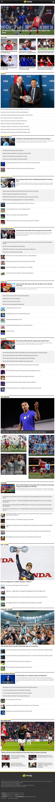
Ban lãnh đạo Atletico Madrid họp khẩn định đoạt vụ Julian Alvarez (17, 115)
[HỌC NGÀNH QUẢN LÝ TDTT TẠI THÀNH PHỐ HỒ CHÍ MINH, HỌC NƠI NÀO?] (3, 604)
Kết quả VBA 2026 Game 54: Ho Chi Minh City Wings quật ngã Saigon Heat (20, 355)
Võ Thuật (4, 483)
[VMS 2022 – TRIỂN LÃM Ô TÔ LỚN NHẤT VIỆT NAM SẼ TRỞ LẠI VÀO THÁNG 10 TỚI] (3, 593)
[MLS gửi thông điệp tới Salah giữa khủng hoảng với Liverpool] (32, 757)
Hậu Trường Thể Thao (8, 673)
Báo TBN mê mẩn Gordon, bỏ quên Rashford (13, 150)
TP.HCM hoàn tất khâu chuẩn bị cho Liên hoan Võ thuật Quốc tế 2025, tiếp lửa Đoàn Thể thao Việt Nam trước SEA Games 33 (29, 514)
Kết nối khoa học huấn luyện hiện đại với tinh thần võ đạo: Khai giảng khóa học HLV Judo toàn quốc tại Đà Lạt (27, 497)
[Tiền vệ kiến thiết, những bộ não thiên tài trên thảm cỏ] (3, 669)
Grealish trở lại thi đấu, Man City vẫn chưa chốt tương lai (33, 138)
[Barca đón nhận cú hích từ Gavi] (3, 701)
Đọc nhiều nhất (6, 720)
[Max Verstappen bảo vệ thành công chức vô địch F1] (27, 563)
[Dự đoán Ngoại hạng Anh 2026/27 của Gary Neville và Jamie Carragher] (3, 164)
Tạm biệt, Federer (10, 331)
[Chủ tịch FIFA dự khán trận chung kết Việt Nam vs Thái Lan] (27, 91)
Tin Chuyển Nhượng (7, 228)
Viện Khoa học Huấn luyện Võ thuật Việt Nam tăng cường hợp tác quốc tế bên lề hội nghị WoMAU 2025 (29, 526)
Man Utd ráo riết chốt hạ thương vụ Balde (12, 252)
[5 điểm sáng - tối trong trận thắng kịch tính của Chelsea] (27, 60)
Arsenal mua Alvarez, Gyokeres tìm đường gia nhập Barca (14, 112)
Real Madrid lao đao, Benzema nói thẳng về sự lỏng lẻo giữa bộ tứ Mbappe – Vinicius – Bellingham (45, 765)
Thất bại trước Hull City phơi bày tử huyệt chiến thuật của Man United (46, 52)
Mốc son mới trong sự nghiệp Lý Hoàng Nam (13, 304)
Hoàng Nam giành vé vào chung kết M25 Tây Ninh (18, 313)
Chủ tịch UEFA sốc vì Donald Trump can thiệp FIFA (31, 675)
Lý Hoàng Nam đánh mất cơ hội (13, 308)
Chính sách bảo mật (14, 798)
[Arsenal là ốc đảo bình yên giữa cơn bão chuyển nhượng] (9, 44)
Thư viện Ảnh (5, 397)
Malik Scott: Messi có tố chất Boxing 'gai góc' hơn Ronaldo (20, 519)
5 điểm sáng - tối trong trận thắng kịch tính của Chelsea (27, 68)
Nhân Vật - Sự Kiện (6, 609)
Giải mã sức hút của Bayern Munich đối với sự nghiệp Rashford (27, 52)
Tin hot (3, 74)
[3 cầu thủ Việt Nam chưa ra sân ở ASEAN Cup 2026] (3, 210)
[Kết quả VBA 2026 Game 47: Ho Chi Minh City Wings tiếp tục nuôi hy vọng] (3, 389)
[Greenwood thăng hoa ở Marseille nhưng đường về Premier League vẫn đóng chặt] (6, 765)
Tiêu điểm (4, 37)
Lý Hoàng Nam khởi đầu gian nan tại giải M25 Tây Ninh (19, 325)
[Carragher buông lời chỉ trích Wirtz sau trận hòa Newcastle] (3, 170)
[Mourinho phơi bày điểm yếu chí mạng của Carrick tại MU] (8, 234)
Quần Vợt (4, 282)
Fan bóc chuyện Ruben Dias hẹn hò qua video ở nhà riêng (16, 690)
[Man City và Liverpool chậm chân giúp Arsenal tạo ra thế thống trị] (46, 60)
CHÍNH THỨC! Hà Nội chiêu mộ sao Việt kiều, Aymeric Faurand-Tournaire (20, 197)
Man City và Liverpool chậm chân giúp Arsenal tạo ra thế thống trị (45, 68)
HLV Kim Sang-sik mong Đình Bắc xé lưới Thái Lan (15, 194)
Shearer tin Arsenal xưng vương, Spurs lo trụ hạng (15, 156)
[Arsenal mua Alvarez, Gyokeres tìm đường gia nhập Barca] (3, 274)
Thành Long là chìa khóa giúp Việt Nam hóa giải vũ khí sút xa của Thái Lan (21, 191)
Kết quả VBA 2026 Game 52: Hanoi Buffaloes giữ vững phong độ (18, 361)
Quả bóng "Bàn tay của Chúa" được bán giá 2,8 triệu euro (16, 696)
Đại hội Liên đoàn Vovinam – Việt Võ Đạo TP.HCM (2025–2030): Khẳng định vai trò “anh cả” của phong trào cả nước (27, 501)
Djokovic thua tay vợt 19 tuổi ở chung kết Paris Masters (16, 295)
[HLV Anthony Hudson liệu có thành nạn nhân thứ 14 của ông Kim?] (8, 183)
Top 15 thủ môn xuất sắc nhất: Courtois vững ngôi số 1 (18, 661)
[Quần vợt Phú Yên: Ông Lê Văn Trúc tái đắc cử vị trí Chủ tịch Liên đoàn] (8, 287)
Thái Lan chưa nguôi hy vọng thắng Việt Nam (17, 215)
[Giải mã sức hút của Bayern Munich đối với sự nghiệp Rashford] (27, 44)
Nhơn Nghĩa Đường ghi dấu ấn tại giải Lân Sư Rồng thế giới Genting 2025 (23, 537)
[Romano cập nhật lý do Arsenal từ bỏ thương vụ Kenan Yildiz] (3, 263)
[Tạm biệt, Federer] (3, 332)
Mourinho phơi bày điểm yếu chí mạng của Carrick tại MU (17, 153)
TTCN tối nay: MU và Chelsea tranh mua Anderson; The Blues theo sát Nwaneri (18, 757)
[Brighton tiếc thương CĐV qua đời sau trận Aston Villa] (3, 712)
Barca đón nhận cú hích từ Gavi (13, 699)
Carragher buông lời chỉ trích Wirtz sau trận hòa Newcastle (15, 126)
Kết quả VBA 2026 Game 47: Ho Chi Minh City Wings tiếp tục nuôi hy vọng (23, 388)
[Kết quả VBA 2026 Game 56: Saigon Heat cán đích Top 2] (8, 344)
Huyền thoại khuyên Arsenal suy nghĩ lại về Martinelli (14, 120)
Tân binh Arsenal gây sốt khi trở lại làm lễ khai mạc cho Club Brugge (22, 705)
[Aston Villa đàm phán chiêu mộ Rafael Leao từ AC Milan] (3, 269)
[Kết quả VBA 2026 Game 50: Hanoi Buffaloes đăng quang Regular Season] (3, 372)
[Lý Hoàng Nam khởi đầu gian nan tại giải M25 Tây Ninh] (3, 327)
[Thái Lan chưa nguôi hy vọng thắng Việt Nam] (3, 216)
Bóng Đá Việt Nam (6, 177)
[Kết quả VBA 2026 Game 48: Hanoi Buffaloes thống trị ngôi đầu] (3, 384)
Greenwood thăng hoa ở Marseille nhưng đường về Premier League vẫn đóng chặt (18, 764)
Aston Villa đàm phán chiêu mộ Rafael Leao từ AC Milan (19, 267)
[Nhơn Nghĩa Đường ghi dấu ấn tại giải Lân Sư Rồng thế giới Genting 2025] (3, 538)
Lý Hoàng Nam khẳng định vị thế (14, 319)
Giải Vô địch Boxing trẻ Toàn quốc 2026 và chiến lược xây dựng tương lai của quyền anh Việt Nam (35, 485)
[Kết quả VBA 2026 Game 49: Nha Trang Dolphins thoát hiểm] (3, 378)
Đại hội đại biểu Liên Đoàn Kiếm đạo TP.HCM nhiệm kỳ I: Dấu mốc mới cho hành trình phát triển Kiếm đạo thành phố (27, 505)
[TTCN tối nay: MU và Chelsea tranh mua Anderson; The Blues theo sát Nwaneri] (6, 757)
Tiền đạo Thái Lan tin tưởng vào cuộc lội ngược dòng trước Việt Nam (22, 220)
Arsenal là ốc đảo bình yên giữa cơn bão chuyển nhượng (9, 52)
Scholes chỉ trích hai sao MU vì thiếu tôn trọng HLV (15, 159)
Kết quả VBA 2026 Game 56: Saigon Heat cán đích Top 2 (32, 341)
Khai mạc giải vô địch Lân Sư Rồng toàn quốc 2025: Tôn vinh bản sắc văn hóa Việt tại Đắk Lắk (28, 531)
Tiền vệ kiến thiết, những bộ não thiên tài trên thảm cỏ (19, 667)
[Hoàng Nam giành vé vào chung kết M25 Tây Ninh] (3, 315)
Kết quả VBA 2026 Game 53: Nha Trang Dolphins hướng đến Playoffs (19, 358)
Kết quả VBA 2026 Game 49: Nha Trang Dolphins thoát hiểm (20, 376)
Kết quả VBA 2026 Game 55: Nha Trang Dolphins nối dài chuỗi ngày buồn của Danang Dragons (25, 352)
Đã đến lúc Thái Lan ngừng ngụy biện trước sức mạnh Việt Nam (18, 199)
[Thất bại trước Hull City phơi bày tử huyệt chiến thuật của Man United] (46, 44)
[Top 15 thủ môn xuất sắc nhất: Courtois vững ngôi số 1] (3, 663)
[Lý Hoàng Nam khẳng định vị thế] (3, 321)
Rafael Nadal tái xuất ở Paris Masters (11, 298)
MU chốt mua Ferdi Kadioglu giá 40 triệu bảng (14, 246)
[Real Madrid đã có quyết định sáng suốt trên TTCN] (9, 60)
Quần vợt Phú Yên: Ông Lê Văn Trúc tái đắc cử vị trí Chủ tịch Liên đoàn (34, 284)
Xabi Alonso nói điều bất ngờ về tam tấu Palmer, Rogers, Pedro (15, 132)
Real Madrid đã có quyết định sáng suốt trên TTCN (9, 68)
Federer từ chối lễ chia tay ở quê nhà (11, 301)
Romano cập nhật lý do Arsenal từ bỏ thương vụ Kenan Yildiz (15, 129)
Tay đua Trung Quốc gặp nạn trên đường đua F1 (17, 585)
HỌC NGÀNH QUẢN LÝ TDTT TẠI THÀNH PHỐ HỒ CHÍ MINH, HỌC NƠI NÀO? (24, 602)
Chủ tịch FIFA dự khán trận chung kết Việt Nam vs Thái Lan (15, 109)
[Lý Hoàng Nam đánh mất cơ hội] (3, 309)
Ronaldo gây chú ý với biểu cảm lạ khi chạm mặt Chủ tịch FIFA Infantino (20, 687)
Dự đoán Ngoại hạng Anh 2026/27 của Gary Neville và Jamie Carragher (23, 162)
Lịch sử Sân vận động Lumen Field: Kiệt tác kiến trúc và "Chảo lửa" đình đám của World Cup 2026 (29, 649)
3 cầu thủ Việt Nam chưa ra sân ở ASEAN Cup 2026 (18, 209)
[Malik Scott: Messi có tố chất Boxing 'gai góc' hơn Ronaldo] (3, 521)
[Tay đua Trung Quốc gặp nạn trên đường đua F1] (3, 587)
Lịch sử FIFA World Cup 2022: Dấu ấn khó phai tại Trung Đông (19, 646)
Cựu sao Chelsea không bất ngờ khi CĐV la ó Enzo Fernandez (17, 693)
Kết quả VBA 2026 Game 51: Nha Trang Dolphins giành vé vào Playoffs (22, 364)
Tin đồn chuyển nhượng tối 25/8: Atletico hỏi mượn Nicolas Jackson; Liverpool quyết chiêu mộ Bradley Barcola (27, 243)
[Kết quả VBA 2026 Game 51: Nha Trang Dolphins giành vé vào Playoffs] (3, 366)
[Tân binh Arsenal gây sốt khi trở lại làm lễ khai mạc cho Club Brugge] (3, 707)
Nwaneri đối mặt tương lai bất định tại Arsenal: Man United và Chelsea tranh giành (23, 752)
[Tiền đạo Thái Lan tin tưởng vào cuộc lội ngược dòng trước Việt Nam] (3, 222)
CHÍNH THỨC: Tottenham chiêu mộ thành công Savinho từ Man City (19, 249)
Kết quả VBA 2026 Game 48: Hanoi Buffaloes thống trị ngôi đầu (21, 382)
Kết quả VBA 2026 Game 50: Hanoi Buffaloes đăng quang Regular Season (23, 370)
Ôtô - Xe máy (5, 545)
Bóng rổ (3, 339)
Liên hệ (4, 798)
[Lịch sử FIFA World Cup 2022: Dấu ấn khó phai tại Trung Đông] (27, 627)
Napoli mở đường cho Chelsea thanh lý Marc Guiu (12, 123)
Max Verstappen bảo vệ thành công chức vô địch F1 (16, 581)
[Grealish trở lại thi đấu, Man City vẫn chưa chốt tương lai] (8, 142)
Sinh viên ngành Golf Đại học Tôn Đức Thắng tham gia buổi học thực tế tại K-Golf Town (26, 597)
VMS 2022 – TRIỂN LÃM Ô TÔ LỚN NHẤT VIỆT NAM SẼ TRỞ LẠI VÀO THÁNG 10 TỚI (25, 591)
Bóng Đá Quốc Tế (6, 137)
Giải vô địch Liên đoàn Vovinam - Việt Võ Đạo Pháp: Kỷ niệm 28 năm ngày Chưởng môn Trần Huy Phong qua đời (27, 509)
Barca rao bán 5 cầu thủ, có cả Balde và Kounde (12, 118)
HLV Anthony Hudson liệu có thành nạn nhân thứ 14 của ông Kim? (34, 180)
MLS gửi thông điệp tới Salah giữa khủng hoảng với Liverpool (45, 756)
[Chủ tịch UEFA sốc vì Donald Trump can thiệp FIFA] (8, 679)
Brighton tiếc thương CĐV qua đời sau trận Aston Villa (19, 711)
